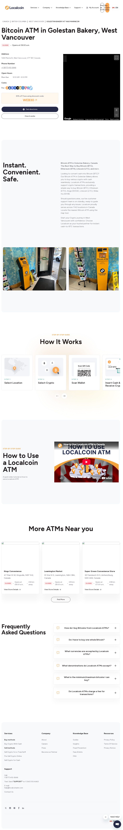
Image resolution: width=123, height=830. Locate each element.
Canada (5, 22)
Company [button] (46, 8)
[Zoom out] (116, 115)
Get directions (31, 109)
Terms (107, 119)
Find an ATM (102, 7)
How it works (30, 116)
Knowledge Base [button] (62, 8)
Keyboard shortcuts (78, 119)
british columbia (19, 22)
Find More (61, 599)
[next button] (64, 396)
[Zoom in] (116, 110)
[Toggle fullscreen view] (116, 57)
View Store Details (11, 590)
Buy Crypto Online (107, 7)
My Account (94, 8)
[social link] (5, 808)
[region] (91, 87)
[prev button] (57, 396)
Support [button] (77, 8)
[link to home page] (14, 7)
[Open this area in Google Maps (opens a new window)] (68, 118)
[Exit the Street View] (64, 58)
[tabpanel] (60, 377)
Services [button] (34, 8)
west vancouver (36, 22)
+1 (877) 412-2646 (8, 68)
